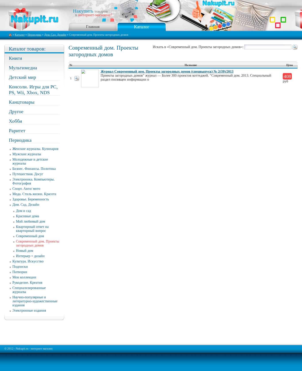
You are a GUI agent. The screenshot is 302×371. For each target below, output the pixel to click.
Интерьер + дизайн (30, 256)
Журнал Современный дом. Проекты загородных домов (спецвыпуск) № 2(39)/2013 (167, 71)
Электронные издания (29, 310)
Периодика (34, 34)
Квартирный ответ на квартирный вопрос (32, 229)
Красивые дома (27, 216)
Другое (16, 111)
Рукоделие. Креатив (27, 282)
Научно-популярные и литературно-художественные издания (34, 301)
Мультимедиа (23, 67)
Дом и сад (23, 211)
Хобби (15, 121)
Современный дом (30, 236)
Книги (15, 58)
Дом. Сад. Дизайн (55, 34)
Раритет (17, 130)
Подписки (20, 266)
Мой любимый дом (30, 221)
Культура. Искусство (28, 261)
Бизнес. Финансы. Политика (34, 169)
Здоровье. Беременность (30, 199)
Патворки (19, 272)
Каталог (141, 26)
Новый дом (24, 251)
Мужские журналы (26, 154)
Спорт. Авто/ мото (26, 188)
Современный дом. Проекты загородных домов (37, 243)
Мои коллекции (24, 277)
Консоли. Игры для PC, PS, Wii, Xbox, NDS (33, 89)
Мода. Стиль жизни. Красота (34, 194)
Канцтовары (21, 102)
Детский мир (22, 77)
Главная (92, 26)
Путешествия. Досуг (27, 174)
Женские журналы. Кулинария (35, 149)
